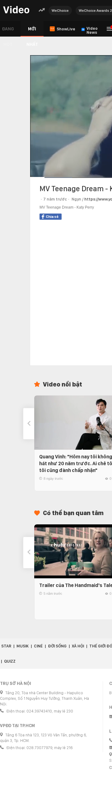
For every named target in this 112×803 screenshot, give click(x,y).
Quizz (10, 661)
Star (6, 646)
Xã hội (78, 646)
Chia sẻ (52, 216)
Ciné (38, 646)
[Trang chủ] (16, 10)
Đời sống (57, 646)
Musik (22, 646)
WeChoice (60, 10)
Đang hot (8, 31)
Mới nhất (32, 31)
